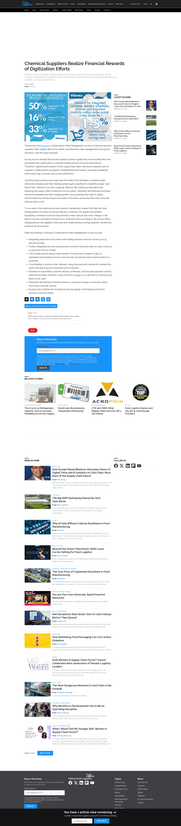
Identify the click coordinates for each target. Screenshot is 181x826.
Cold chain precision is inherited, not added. (69, 696)
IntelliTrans (61, 621)
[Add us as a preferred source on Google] (48, 299)
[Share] (32, 299)
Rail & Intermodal (59, 611)
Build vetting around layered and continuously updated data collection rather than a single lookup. (80, 560)
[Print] (27, 299)
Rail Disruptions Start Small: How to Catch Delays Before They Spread (81, 616)
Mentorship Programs (61, 591)
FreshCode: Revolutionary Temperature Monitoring (71, 409)
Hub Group (61, 480)
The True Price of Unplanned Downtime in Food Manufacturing (81, 573)
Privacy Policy (73, 364)
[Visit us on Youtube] (139, 466)
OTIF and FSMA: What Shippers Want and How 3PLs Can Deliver (106, 411)
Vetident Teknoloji (64, 692)
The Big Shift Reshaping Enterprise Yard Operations (126, 117)
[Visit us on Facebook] (116, 466)
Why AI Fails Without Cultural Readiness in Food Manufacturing (127, 133)
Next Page (45, 753)
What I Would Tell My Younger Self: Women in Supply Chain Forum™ (79, 730)
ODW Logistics (63, 713)
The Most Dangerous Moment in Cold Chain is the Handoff (81, 687)
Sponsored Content (33, 405)
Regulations (57, 546)
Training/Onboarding (61, 703)
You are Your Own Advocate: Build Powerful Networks (78, 596)
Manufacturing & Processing (64, 569)
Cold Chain (56, 682)
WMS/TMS (56, 466)
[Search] (151, 4)
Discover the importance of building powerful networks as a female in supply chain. (80, 602)
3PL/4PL (128, 405)
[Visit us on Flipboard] (133, 466)
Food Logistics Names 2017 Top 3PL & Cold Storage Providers (139, 411)
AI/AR (54, 520)
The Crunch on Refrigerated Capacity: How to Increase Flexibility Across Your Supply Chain (39, 411)
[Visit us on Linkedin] (128, 466)
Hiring (54, 657)
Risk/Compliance (98, 405)
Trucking (56, 495)
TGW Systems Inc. (64, 736)
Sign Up (43, 368)
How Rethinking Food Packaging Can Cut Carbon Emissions (81, 639)
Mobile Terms (60, 364)
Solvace (60, 530)
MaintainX (61, 579)
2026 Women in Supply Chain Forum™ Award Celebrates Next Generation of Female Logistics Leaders (81, 663)
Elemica (32, 87)
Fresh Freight (62, 556)
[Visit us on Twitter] (122, 466)
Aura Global (62, 644)
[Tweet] (43, 299)
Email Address (43, 346)
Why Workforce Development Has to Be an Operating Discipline (78, 707)
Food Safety (63, 405)
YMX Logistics (62, 505)
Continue (101, 821)
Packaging (56, 634)
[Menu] (156, 4)
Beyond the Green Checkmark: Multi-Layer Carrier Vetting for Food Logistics (128, 148)
